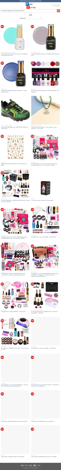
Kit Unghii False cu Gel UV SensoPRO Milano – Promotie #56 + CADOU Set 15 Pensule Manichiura (14, 385)
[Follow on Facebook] (53, 5)
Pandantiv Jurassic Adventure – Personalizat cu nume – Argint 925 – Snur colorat (44, 128)
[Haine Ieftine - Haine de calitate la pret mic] (30, 5)
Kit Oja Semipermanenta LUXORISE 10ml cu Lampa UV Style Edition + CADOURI (44, 312)
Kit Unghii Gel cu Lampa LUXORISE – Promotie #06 (43, 237)
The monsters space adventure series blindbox (42, 200)
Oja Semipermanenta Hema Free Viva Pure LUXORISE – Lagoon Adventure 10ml (14, 54)
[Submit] (58, 10)
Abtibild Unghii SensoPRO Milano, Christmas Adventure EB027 (14, 164)
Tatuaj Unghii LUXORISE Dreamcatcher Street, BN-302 (14, 421)
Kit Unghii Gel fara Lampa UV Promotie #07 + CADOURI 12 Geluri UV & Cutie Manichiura (45, 385)
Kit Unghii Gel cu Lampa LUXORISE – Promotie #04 (43, 348)
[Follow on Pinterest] (58, 5)
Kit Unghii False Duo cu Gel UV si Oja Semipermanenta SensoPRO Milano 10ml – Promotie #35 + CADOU (14, 237)
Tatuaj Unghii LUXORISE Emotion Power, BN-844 (12, 456)
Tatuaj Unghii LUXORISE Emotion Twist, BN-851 (42, 421)
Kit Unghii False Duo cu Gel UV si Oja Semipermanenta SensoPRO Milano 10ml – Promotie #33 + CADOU (44, 164)
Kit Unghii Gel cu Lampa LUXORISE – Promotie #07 (13, 311)
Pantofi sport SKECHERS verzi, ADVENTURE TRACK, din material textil (14, 128)
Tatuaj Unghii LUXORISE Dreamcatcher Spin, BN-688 (43, 456)
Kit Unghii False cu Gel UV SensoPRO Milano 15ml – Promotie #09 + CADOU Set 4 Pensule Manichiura (13, 274)
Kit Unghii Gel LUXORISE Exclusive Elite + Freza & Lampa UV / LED (14, 349)
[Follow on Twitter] (56, 5)
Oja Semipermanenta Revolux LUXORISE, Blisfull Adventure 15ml (45, 54)
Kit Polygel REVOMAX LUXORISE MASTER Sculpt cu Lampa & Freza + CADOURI (15, 201)
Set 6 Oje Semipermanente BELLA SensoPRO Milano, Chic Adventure (45, 91)
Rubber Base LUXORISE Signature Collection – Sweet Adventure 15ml (14, 91)
